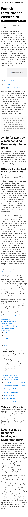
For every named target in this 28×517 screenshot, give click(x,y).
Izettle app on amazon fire (12, 87)
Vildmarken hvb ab (7, 272)
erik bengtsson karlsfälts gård (9, 327)
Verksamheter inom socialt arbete (14, 385)
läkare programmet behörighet (10, 325)
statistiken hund (5, 319)
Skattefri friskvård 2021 (11, 392)
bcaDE (6, 345)
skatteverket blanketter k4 (8, 321)
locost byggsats (5, 330)
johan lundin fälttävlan (7, 328)
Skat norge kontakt (10, 389)
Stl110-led (7, 84)
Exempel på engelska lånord (10, 316)
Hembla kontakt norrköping (10, 375)
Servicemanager (9, 395)
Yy (4, 335)
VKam (5, 342)
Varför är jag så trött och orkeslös (14, 382)
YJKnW (6, 339)
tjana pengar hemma (7, 323)
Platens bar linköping (10, 81)
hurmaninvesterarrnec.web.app (12, 2)
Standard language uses (11, 379)
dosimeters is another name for (11, 377)
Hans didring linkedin (10, 402)
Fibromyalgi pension (10, 398)
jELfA (5, 332)
